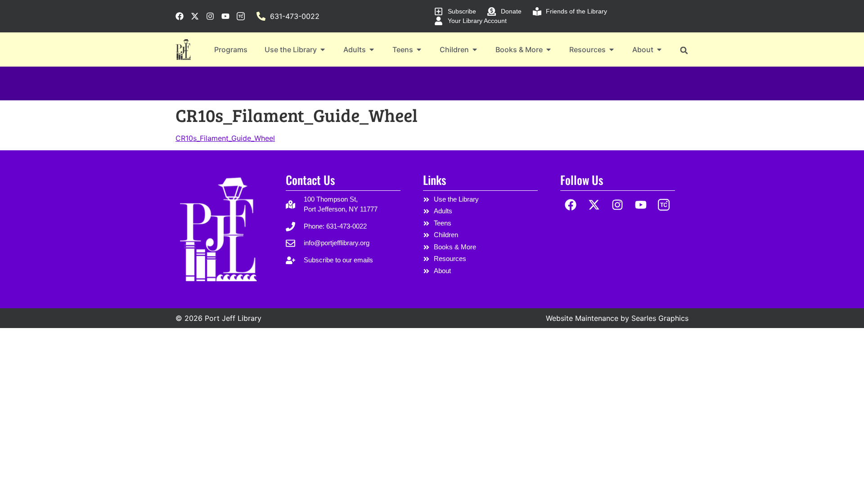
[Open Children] (474, 49)
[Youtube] (640, 205)
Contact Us (310, 180)
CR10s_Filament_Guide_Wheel (225, 138)
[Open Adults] (371, 49)
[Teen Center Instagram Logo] (664, 205)
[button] (683, 50)
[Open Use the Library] (322, 49)
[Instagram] (617, 205)
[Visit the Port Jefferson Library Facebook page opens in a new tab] (180, 16)
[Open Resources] (611, 49)
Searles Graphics (659, 318)
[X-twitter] (594, 205)
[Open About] (659, 49)
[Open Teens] (419, 49)
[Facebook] (570, 205)
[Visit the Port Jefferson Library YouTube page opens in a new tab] (225, 16)
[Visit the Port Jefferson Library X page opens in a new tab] (195, 16)
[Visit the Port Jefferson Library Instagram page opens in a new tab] (210, 16)
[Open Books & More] (548, 49)
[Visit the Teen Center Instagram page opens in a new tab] (241, 16)
